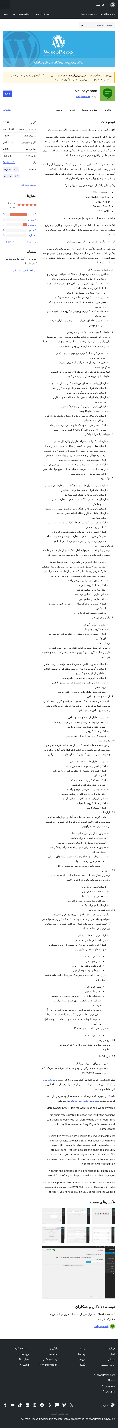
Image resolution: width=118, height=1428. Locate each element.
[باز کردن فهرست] (5, 4)
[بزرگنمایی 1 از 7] (110, 1211)
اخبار (112, 1354)
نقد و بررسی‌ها (89, 109)
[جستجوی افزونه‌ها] (82, 25)
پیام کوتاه (7, 169)
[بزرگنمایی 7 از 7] (110, 1249)
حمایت (24, 1359)
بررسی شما (30, 241)
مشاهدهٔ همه (9, 241)
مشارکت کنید (22, 1348)
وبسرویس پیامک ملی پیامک (85, 1100)
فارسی (104, 1405)
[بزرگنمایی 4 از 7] (110, 1230)
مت (111, 1380)
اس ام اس (8, 176)
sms (16, 169)
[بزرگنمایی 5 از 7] (85, 1230)
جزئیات (108, 109)
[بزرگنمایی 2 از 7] (85, 1211)
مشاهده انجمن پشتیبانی (25, 270)
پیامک (17, 176)
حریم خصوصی (107, 1364)
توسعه (59, 109)
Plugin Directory (107, 14)
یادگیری (53, 1348)
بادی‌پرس (108, 1391)
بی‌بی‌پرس (108, 1385)
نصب (72, 109)
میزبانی (111, 1359)
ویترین (83, 1348)
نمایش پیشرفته (29, 184)
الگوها (83, 1364)
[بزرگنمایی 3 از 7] (60, 1211)
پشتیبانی (7, 109)
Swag (24, 1364)
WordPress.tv (48, 1364)
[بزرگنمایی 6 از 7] (60, 1230)
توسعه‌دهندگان (50, 1359)
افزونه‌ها (82, 1359)
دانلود (7, 93)
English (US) (9, 162)
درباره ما (110, 1348)
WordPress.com (104, 1374)
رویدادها (25, 1354)
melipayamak (83, 96)
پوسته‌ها (82, 1354)
